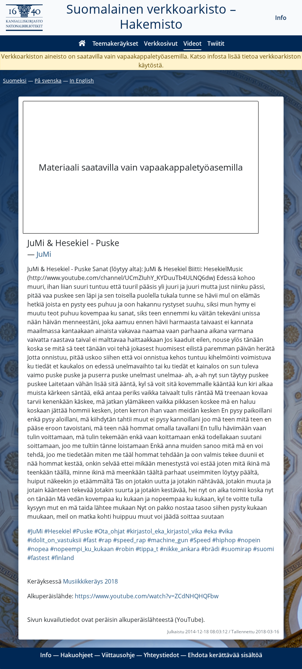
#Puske (83, 531)
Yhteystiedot (161, 655)
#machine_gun (167, 540)
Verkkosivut (161, 43)
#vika (225, 531)
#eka (210, 531)
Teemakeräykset (115, 43)
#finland (62, 558)
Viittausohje (118, 655)
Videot (192, 43)
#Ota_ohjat (109, 531)
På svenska (48, 80)
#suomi (263, 549)
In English (82, 80)
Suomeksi (15, 80)
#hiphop (224, 540)
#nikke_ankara (180, 549)
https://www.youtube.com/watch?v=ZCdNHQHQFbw (146, 596)
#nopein (248, 540)
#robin (124, 549)
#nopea (38, 549)
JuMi (43, 254)
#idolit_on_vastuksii (54, 540)
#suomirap (236, 549)
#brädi (210, 549)
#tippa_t (147, 549)
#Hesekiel (57, 531)
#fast (90, 540)
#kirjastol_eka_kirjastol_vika (164, 531)
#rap (105, 540)
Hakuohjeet (76, 655)
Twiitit (215, 43)
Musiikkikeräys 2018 (90, 581)
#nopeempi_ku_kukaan (82, 549)
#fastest (38, 558)
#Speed (200, 540)
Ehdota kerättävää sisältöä (225, 655)
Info (281, 18)
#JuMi (35, 531)
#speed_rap (129, 540)
